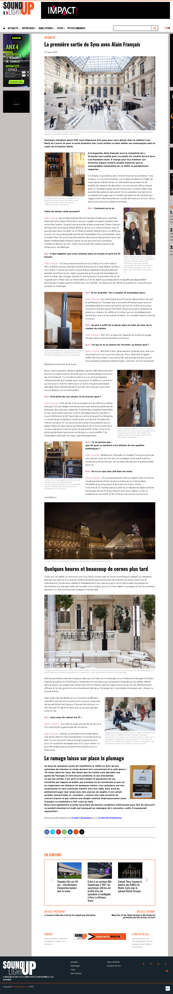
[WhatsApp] (64, 831)
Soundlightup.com (20, 987)
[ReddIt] (76, 831)
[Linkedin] (70, 831)
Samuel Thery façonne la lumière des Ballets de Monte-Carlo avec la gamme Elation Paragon (130, 886)
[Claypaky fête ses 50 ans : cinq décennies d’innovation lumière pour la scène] (69, 870)
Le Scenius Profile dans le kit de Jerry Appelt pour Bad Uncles (69, 915)
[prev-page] (52, 879)
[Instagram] (151, 964)
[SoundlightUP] (22, 9)
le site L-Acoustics (81, 818)
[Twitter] (52, 831)
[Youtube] (167, 971)
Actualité (49, 37)
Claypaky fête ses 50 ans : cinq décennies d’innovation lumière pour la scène (67, 886)
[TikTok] (166, 964)
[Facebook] (46, 831)
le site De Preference (110, 818)
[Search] (154, 28)
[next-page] (146, 879)
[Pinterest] (58, 831)
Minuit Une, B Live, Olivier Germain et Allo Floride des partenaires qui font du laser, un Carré (133, 916)
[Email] (81, 831)
